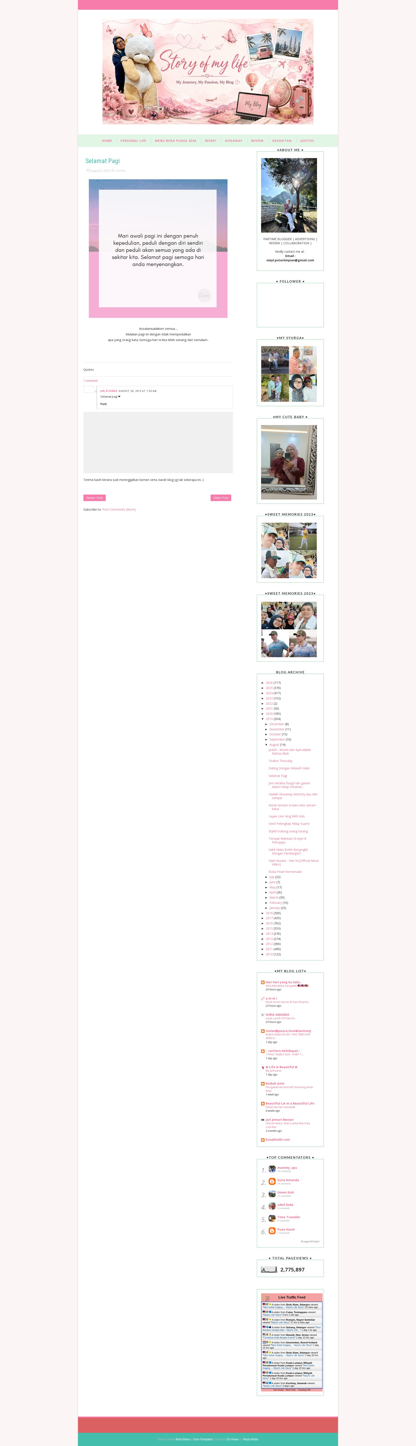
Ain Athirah (108, 391)
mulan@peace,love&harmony (288, 1031)
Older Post (220, 498)
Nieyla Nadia (250, 1439)
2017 (270, 918)
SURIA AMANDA (277, 1015)
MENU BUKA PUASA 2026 (175, 141)
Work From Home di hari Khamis (287, 1002)
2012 (270, 944)
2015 (270, 928)
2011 (270, 949)
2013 (270, 939)
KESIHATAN (282, 141)
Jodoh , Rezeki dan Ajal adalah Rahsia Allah (290, 751)
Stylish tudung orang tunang (288, 831)
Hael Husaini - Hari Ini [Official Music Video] (294, 862)
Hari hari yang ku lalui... (284, 982)
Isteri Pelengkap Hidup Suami (289, 824)
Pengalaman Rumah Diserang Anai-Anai (290, 1089)
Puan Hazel (286, 1229)
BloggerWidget (310, 1241)
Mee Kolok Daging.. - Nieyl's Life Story (283, 1307)
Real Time (291, 1390)
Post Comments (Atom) (119, 509)
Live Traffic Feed (292, 1297)
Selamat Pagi (278, 776)
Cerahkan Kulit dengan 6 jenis (279, 1337)
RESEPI (210, 141)
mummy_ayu (287, 1168)
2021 (270, 708)
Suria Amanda (288, 1180)
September (278, 739)
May (273, 887)
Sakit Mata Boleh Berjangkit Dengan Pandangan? (288, 851)
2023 (270, 698)
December (277, 724)
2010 (270, 954)
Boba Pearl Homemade (285, 872)
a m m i (271, 998)
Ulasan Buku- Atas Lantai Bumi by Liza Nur (288, 1125)
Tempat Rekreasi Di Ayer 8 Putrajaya (287, 840)
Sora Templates (203, 1439)
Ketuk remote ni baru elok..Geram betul (292, 807)
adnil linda (285, 1205)
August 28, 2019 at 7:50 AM (137, 391)
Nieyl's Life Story (272, 1314)
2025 (270, 688)
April (273, 892)
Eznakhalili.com (278, 1139)
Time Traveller (288, 1217)
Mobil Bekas (183, 1439)
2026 (270, 683)
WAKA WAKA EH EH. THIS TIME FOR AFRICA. (288, 1036)
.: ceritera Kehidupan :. (283, 1051)
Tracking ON (304, 1390)
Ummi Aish (285, 1192)
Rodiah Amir (275, 1083)
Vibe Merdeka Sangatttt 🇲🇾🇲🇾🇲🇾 (287, 986)
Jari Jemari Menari (280, 1120)
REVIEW (257, 141)
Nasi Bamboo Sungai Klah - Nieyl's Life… (292, 1328)
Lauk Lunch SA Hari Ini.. (281, 1018)
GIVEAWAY (233, 141)
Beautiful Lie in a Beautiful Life (290, 1103)
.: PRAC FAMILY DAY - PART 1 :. (285, 1054)
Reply (103, 403)
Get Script (279, 1390)
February (276, 903)
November (277, 729)
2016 (270, 923)
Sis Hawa (233, 1439)
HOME (107, 141)
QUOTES (307, 141)
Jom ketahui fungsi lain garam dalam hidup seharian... (289, 785)
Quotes (121, 170)
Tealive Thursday (280, 761)
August (275, 744)
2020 (270, 714)
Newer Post (94, 498)
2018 (270, 913)
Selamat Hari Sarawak (280, 1107)
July (272, 877)
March (274, 897)
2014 (270, 934)
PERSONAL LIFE (133, 141)
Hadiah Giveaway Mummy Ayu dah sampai (293, 796)
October (276, 734)
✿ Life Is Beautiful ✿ (281, 1067)
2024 (270, 693)
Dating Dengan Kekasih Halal (289, 768)
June (273, 882)
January (275, 908)
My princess (273, 1070)
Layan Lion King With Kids (287, 816)
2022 (270, 703)
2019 (270, 719)
